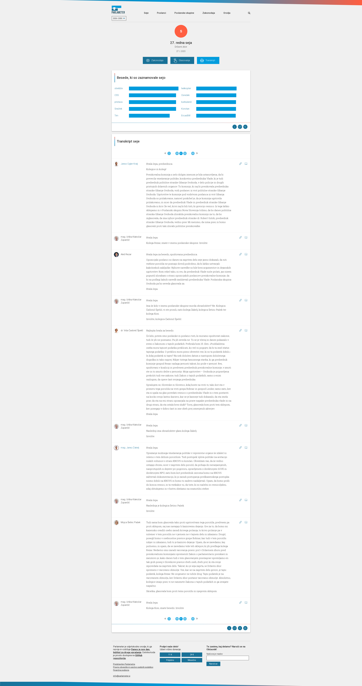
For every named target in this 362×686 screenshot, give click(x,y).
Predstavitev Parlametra (124, 664)
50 (177, 153)
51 (181, 153)
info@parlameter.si (121, 676)
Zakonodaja (208, 13)
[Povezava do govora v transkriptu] (240, 164)
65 (193, 153)
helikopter (186, 88)
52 (185, 153)
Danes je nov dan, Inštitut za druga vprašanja (131, 651)
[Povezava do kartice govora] (246, 164)
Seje (146, 13)
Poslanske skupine (184, 13)
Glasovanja (184, 60)
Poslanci (161, 13)
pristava (118, 102)
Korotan (185, 108)
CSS (117, 95)
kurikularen (186, 102)
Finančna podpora (121, 670)
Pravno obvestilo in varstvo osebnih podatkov (133, 667)
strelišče (119, 88)
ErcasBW (185, 115)
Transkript (210, 60)
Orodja (226, 13)
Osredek (185, 95)
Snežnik (118, 108)
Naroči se (213, 664)
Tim (116, 115)
